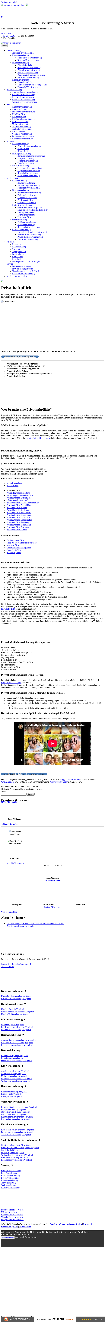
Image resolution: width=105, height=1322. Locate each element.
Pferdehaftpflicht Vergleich (12, 1024)
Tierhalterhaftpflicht (26, 215)
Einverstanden (8, 1237)
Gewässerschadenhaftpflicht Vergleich (17, 1145)
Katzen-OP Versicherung (28, 60)
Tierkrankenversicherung (22, 53)
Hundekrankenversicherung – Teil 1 (33, 85)
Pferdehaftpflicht (25, 65)
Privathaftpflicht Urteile (17, 530)
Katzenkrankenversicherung (30, 58)
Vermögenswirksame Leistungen (26, 261)
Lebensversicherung (20, 166)
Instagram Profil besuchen (12, 1219)
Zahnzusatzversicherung (28, 239)
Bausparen (16, 244)
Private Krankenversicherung (30, 237)
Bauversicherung (19, 180)
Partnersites (88, 1224)
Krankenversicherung (21, 229)
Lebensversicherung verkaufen (31, 168)
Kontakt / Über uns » (15, 863)
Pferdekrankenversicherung (29, 67)
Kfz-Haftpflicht (18, 114)
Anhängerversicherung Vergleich (15, 1071)
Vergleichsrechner (14, 483)
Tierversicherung (14, 50)
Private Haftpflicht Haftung (18, 493)
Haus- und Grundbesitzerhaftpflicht (33, 210)
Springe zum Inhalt (9, 2)
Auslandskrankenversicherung (25, 92)
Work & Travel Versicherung (24, 102)
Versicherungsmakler (58, 782)
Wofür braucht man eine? (17, 500)
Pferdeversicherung (20, 62)
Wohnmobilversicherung (22, 139)
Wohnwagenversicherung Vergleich (16, 1078)
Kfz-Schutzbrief (19, 116)
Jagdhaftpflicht (13, 545)
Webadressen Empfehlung (23, 273)
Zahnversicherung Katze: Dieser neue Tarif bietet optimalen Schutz (35, 923)
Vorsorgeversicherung (21, 153)
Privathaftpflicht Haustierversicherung (23, 503)
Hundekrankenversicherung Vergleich (17, 1012)
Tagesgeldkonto (19, 251)
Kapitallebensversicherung (29, 170)
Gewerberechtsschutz (27, 202)
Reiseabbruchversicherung (23, 94)
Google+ (53, 1224)
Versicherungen (13, 178)
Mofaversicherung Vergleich (13, 1073)
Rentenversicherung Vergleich (14, 1091)
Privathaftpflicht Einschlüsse (19, 512)
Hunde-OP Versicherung (28, 87)
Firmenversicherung (20, 190)
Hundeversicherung (20, 80)
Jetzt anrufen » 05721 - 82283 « (9, 34)
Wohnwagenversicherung (23, 136)
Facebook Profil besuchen (12, 1210)
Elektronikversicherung (28, 195)
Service (10, 264)
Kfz (8, 104)
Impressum (6, 1226)
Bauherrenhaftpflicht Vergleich (14, 1055)
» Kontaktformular (10, 824)
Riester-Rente (23, 148)
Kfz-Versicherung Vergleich (24, 119)
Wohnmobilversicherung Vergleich (16, 1081)
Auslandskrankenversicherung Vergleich (18, 1040)
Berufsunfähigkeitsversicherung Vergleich (19, 1107)
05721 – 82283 (7, 966)
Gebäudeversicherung (27, 222)
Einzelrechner (12, 485)
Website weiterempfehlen (70, 1224)
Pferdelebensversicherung (29, 70)
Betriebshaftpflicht (25, 200)
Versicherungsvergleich (17, 276)
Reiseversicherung (14, 89)
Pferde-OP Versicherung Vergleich (16, 1029)
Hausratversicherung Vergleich (14, 1157)
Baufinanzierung (19, 247)
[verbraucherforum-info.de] (14, 5)
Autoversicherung (19, 109)
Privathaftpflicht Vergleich (12, 1152)
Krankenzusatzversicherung (29, 234)
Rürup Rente (23, 151)
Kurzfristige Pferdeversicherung (31, 75)
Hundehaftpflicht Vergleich (12, 1009)
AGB (15, 1226)
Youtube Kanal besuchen (12, 1217)
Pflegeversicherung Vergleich (13, 1109)
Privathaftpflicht (24, 217)
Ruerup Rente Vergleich (11, 1096)
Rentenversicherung (20, 143)
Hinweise (69, 1319)
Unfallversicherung (26, 163)
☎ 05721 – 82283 (9, 802)
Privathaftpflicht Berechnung (19, 515)
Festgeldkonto (18, 254)
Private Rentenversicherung (29, 146)
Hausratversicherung (26, 224)
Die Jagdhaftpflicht (26, 212)
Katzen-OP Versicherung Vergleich (16, 998)
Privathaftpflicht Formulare (18, 527)
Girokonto (16, 249)
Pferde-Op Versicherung (28, 72)
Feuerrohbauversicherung (29, 188)
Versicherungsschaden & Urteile (26, 271)
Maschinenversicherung (28, 197)
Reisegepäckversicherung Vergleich (16, 1045)
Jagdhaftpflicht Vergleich (12, 1150)
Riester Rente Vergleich (11, 1094)
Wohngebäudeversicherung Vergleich (17, 1155)
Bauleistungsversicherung (29, 185)
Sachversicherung (19, 220)
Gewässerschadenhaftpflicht (30, 207)
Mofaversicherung (20, 124)
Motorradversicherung (21, 126)
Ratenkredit (17, 259)
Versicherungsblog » (10, 912)
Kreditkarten (17, 256)
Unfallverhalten (18, 131)
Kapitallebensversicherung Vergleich (17, 1117)
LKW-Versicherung (20, 121)
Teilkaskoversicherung (21, 129)
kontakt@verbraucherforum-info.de (16, 964)
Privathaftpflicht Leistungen (38, 438)
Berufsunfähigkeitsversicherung (31, 156)
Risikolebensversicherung (29, 175)
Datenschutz (25, 1226)
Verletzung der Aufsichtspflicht (20, 495)
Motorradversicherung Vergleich (15, 1076)
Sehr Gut (58, 1319)
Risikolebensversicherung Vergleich (16, 1119)
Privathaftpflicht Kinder (17, 507)
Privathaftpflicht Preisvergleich (20, 522)
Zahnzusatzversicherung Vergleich (16, 1134)
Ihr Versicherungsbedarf (22, 269)
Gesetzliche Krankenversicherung (32, 232)
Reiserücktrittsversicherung (23, 99)
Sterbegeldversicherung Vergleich (15, 1112)
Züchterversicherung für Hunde (20, 926)
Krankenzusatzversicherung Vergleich (17, 1130)
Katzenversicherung (20, 55)
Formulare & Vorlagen (21, 266)
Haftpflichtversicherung (22, 205)
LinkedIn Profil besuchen (12, 1214)
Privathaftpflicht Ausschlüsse (19, 505)
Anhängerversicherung (22, 107)
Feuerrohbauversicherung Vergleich (16, 1060)
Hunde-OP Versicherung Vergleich (16, 1014)
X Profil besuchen (9, 1212)
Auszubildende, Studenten (18, 510)
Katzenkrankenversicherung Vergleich (17, 996)
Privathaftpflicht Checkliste (18, 517)
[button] (52, 991)
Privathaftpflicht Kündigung (19, 525)
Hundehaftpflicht (25, 82)
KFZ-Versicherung (9, 1173)
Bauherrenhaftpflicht (26, 183)
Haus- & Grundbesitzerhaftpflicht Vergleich (20, 1147)
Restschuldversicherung (28, 173)
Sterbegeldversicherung (28, 161)
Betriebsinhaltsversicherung (29, 193)
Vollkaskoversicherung (22, 134)
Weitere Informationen (26, 1237)
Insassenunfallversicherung (23, 112)
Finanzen (10, 242)
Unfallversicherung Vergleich (13, 1114)
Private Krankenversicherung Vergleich (18, 1132)
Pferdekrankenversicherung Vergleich (17, 1027)
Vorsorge (10, 141)
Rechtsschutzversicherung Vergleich (16, 1160)
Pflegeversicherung (26, 158)
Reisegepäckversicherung (23, 97)
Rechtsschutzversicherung (29, 227)
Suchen (4, 791)
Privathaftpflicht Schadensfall (19, 520)
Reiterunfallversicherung (28, 77)
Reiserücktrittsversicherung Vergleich (17, 1042)
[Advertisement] (52, 445)
